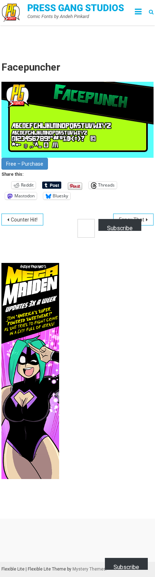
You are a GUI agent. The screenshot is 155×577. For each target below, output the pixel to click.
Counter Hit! (24, 220)
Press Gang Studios (75, 8)
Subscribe (120, 228)
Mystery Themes (89, 569)
